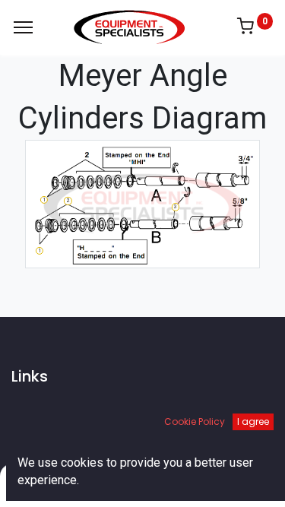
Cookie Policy (194, 421)
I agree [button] (253, 421)
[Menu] (23, 27)
